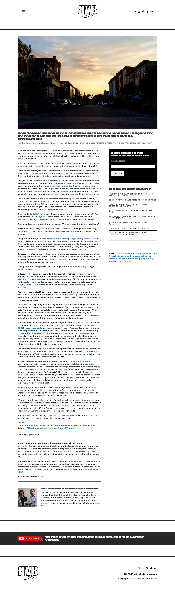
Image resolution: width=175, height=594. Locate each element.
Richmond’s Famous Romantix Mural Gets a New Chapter (132, 217)
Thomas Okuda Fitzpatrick (68, 425)
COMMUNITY (88, 143)
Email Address (119, 161)
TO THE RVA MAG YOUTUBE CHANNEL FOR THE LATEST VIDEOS (94, 538)
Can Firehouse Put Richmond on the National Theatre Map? (128, 233)
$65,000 (22, 287)
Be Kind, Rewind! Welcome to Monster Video (133, 200)
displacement (124, 256)
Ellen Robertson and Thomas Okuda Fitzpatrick (44, 143)
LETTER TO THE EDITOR (117, 143)
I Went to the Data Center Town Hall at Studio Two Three (131, 195)
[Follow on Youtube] (152, 12)
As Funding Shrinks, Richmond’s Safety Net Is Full (133, 223)
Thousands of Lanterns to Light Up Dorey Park (132, 211)
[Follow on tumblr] (143, 568)
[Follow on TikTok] (147, 12)
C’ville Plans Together (79, 361)
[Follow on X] (139, 568)
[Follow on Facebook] (135, 12)
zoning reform (124, 261)
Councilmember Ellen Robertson (34, 425)
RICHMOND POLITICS (140, 143)
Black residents (143, 253)
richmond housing (131, 258)
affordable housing (125, 253)
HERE (41, 476)
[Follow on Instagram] (139, 12)
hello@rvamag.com (147, 574)
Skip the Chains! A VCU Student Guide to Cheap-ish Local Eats (130, 205)
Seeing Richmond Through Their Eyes (129, 228)
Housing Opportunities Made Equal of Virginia (51, 428)
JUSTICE (100, 143)
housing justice (139, 256)
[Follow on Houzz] (143, 12)
